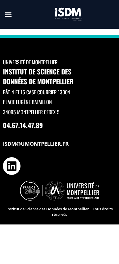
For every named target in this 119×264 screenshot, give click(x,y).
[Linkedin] (12, 166)
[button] (8, 14)
